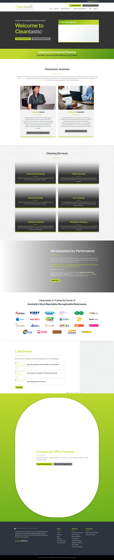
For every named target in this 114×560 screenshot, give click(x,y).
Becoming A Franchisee (92, 532)
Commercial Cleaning (35, 174)
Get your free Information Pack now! (76, 131)
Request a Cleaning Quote (44, 464)
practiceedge (72, 557)
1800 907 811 (95, 1)
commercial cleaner (40, 80)
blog (34, 366)
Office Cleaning (78, 174)
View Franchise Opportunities (41, 38)
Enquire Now (55, 280)
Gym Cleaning (79, 198)
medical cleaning (39, 202)
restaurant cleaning (88, 226)
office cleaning (88, 274)
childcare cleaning (38, 226)
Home (50, 8)
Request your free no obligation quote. (38, 132)
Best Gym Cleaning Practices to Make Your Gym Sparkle (43, 364)
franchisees (23, 78)
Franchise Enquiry (61, 540)
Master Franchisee (90, 534)
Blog (90, 8)
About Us (56, 8)
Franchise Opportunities (91, 5)
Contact (95, 8)
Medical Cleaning (35, 198)
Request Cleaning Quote (23, 38)
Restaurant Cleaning (78, 222)
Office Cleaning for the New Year (36, 381)
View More (19, 387)
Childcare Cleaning (35, 222)
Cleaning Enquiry (76, 5)
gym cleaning (92, 202)
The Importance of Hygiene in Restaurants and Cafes (42, 373)
